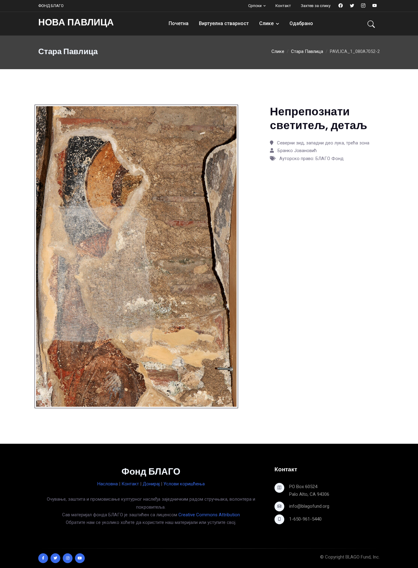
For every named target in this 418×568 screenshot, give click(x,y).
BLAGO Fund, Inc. (362, 557)
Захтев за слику (315, 5)
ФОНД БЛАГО (51, 5)
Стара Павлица (307, 51)
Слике (266, 23)
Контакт (283, 5)
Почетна (178, 23)
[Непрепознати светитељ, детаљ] (136, 256)
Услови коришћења (184, 484)
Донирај (151, 484)
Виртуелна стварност (224, 23)
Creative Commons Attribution (209, 515)
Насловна (107, 484)
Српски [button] (255, 5)
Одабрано (301, 23)
